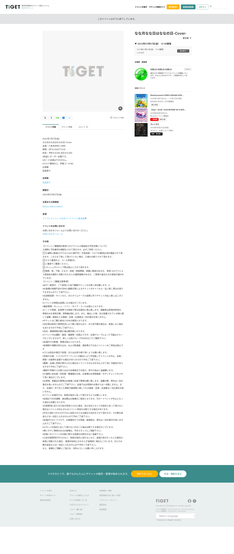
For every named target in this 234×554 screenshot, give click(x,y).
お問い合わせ (75, 519)
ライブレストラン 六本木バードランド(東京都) (64, 218)
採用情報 (102, 509)
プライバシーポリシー (108, 500)
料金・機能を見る (173, 473)
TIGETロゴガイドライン (79, 505)
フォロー (187, 69)
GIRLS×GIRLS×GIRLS (53, 206)
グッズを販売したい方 (78, 500)
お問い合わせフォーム (53, 234)
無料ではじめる (144, 473)
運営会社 (102, 505)
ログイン (202, 7)
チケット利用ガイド (157, 7)
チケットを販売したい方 (79, 495)
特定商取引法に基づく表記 (110, 495)
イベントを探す (141, 7)
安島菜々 (47, 182)
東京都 (186, 38)
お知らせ (73, 490)
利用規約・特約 (105, 490)
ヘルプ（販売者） (77, 514)
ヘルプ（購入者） (77, 509)
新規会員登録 (188, 7)
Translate (177, 520)
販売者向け (173, 7)
